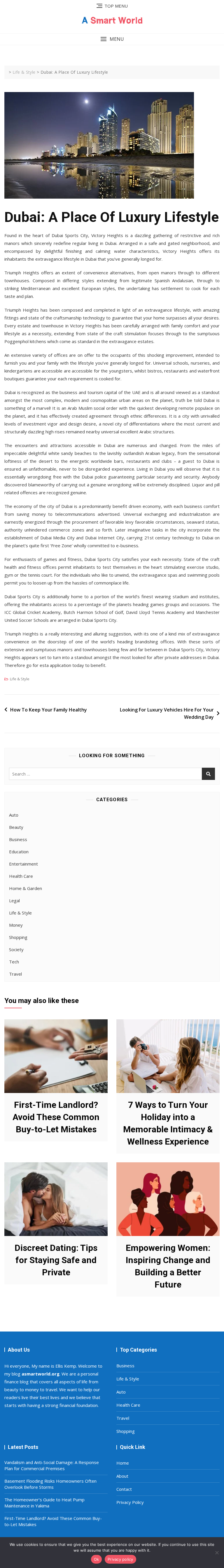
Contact (124, 1489)
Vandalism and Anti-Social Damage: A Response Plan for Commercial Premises (51, 1465)
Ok (96, 1559)
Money (16, 925)
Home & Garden (25, 888)
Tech (14, 962)
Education (19, 851)
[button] (112, 39)
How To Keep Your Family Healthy (48, 710)
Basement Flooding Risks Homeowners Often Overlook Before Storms (50, 1484)
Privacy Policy (130, 1502)
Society (16, 949)
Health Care (21, 876)
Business (18, 839)
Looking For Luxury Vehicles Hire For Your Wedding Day (167, 714)
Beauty (16, 827)
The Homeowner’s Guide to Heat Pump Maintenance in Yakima (44, 1503)
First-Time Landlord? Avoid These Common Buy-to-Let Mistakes (56, 1117)
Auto (13, 815)
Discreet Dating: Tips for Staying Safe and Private (56, 1260)
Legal (14, 900)
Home (122, 1463)
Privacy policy (120, 1559)
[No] (217, 1552)
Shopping (18, 937)
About (122, 1476)
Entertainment (23, 864)
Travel (15, 974)
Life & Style (19, 678)
